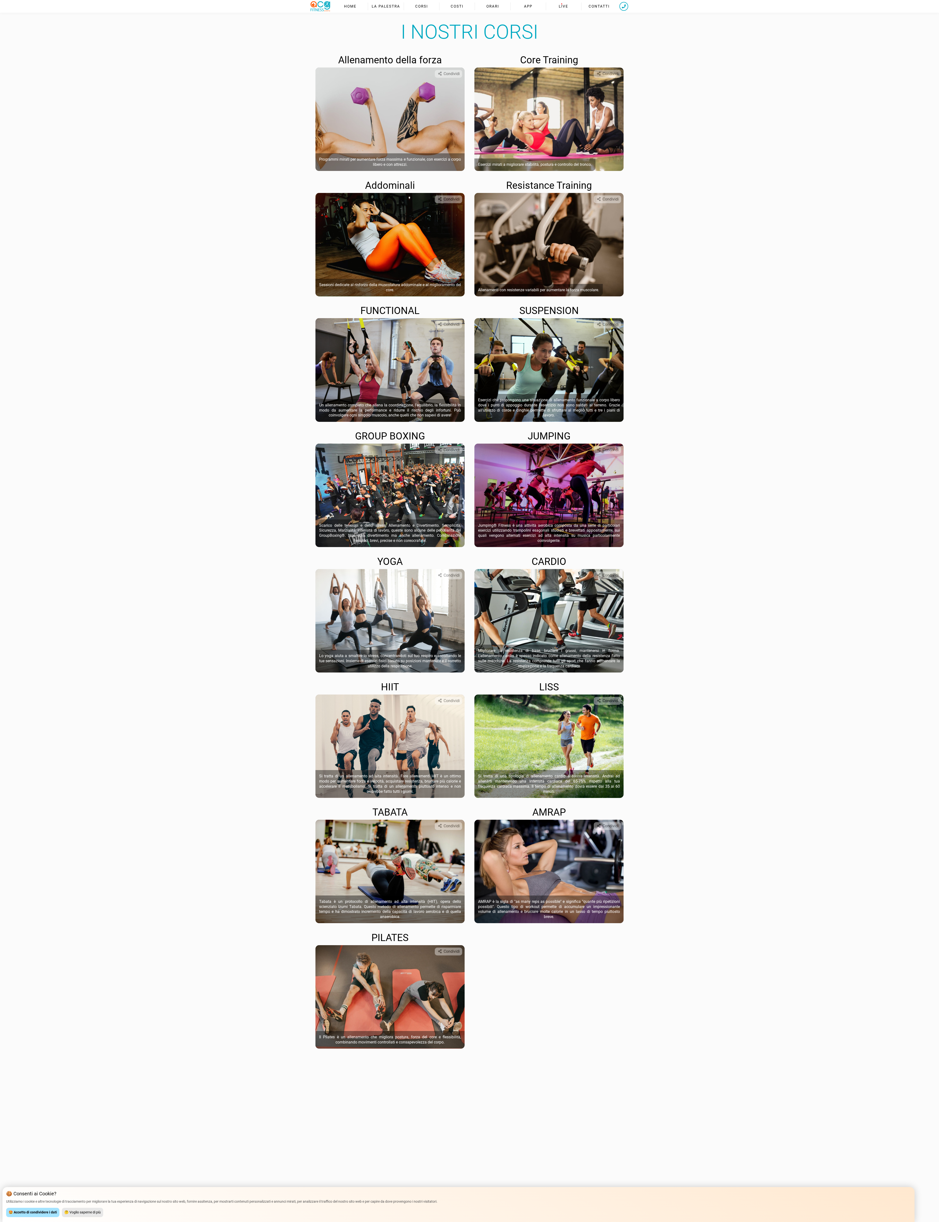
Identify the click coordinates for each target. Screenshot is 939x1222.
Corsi (421, 6)
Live (563, 6)
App (528, 6)
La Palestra (386, 6)
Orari (492, 6)
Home (350, 6)
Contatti (599, 6)
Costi (457, 6)
